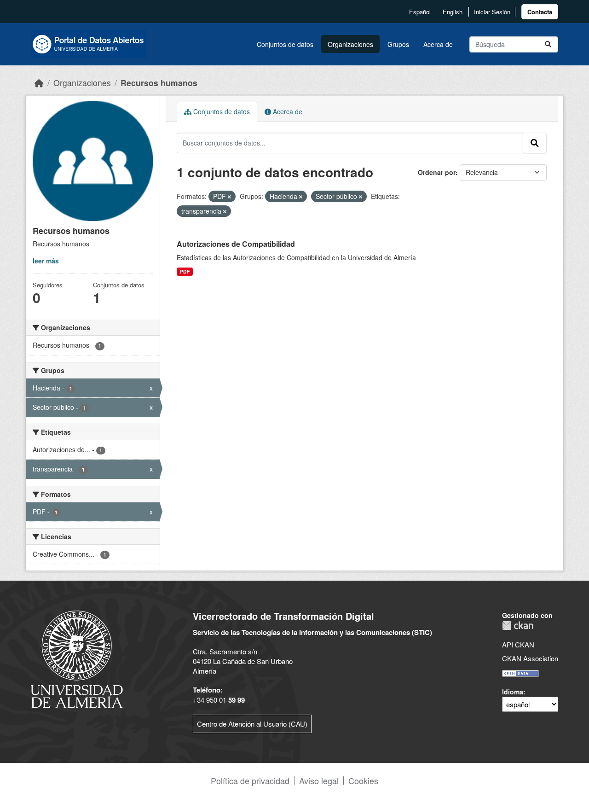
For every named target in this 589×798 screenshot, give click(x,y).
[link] (539, 11)
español (420, 11)
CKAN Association (530, 658)
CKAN (517, 625)
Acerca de (438, 44)
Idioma (512, 691)
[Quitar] (229, 196)
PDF (185, 271)
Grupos (398, 44)
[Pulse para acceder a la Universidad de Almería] (77, 658)
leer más (46, 260)
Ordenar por (437, 172)
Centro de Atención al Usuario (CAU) (252, 723)
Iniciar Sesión (492, 11)
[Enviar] (548, 44)
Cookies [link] (363, 780)
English (452, 11)
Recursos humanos (159, 82)
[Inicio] (39, 82)
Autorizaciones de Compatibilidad (236, 244)
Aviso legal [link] (319, 780)
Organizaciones (350, 44)
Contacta (539, 11)
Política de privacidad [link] (250, 780)
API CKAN (518, 644)
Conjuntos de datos (285, 44)
